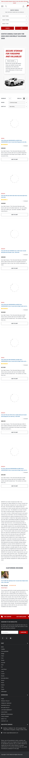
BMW (2, 647)
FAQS (2, 698)
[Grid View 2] (26, 98)
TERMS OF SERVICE (6, 703)
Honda (2, 660)
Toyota (2, 689)
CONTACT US (4, 721)
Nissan (2, 680)
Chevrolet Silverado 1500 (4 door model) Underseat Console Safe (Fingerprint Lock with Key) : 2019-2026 (14, 415)
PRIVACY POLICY (5, 700)
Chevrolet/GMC (4, 651)
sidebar (3, 98)
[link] (14, 123)
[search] (6, 6)
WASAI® (3, 193)
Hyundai (3, 662)
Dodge (2, 653)
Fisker (2, 655)
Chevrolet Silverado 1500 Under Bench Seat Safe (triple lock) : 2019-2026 (14, 196)
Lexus (2, 671)
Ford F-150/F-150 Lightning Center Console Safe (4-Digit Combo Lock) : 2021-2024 (14, 581)
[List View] (24, 98)
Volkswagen (4, 691)
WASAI (2, 138)
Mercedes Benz (4, 678)
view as (19, 98)
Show (2, 102)
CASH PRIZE (4, 712)
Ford (2, 658)
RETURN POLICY (5, 707)
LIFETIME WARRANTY (6, 709)
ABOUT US (3, 718)
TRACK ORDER (5, 716)
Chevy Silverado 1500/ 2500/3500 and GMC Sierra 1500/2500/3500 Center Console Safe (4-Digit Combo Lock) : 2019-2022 (13, 360)
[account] (23, 6)
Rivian (2, 682)
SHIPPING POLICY (5, 705)
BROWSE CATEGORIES (7, 714)
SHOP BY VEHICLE (14, 10)
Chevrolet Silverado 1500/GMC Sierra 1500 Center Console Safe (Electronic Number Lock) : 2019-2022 (13, 251)
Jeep (2, 664)
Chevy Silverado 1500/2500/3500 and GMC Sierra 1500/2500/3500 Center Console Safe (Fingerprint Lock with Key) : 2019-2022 (13, 141)
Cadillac (3, 649)
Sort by (3, 106)
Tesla (2, 687)
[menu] (2, 6)
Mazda (2, 675)
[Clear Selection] (21, 28)
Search (8, 28)
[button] (4, 144)
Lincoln (2, 673)
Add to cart (14, 159)
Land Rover (4, 669)
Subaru (3, 684)
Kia (2, 667)
